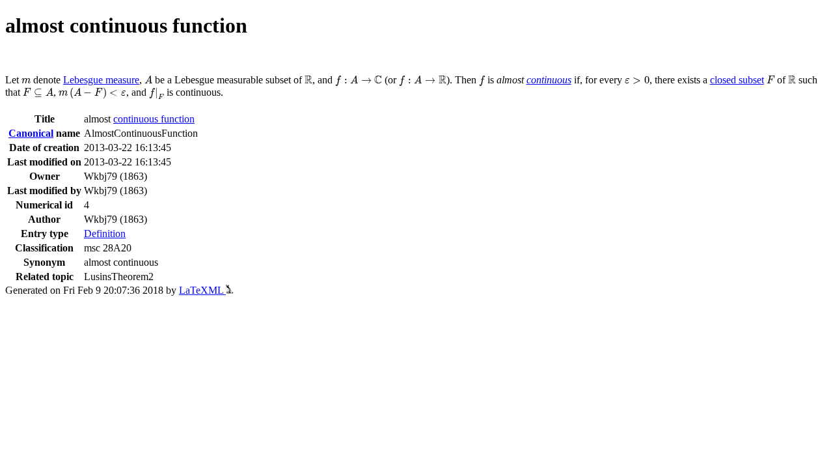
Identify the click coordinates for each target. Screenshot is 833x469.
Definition (105, 233)
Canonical (30, 133)
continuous (548, 79)
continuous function (154, 118)
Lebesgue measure (101, 79)
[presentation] (26, 81)
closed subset (737, 79)
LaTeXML (202, 290)
